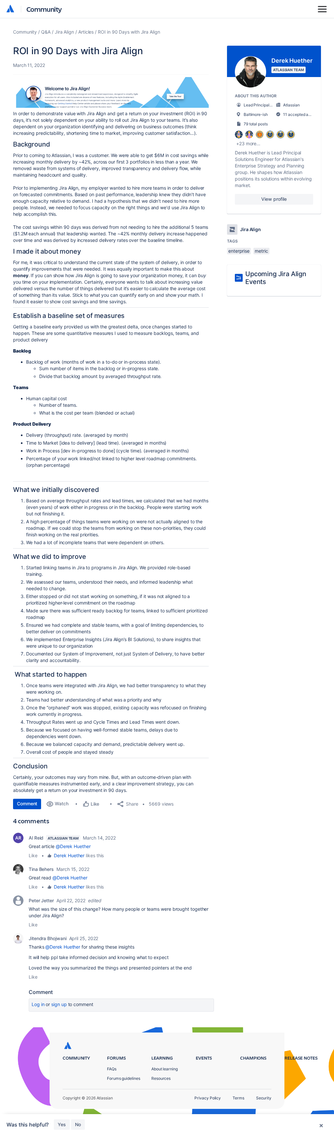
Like (33, 855)
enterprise (239, 251)
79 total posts (256, 123)
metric (261, 251)
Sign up (59, 1004)
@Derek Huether (73, 846)
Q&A (46, 32)
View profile (273, 199)
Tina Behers (41, 869)
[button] (111, 91)
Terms (238, 1098)
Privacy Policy (207, 1098)
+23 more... (248, 143)
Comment (27, 803)
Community (44, 9)
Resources (161, 1078)
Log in (38, 1004)
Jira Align (64, 32)
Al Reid (36, 838)
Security (263, 1098)
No (78, 1124)
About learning (164, 1068)
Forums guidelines (123, 1078)
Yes (62, 1124)
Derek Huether (69, 855)
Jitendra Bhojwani (48, 938)
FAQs (111, 1068)
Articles (86, 32)
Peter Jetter (41, 900)
